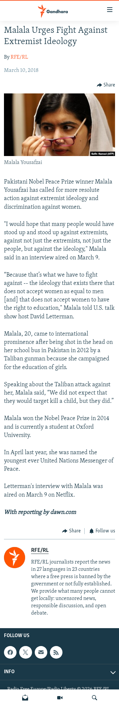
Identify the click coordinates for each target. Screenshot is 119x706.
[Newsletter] (25, 697)
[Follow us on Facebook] (10, 652)
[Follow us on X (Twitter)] (25, 652)
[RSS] (56, 652)
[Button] (106, 85)
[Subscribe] (41, 652)
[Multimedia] (60, 697)
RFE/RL (19, 57)
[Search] (94, 697)
